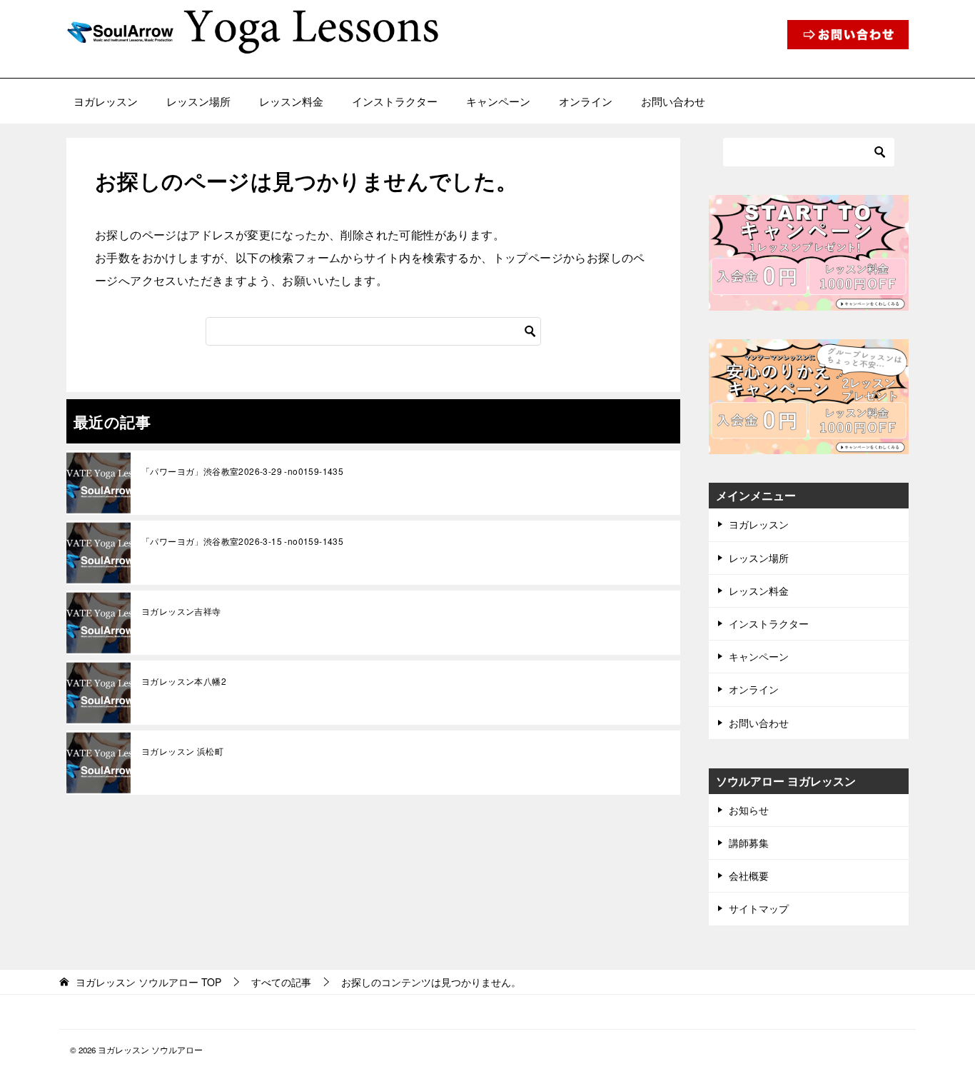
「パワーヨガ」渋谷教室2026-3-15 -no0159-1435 (242, 541)
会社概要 (749, 875)
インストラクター (395, 101)
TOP (148, 982)
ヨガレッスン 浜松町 (182, 751)
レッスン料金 (291, 101)
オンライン (585, 101)
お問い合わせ (673, 101)
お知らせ (749, 810)
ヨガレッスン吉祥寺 (181, 611)
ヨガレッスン (106, 101)
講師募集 (749, 842)
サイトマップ (759, 908)
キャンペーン (498, 101)
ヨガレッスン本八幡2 (183, 681)
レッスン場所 (198, 101)
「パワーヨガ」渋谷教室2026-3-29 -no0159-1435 (242, 471)
